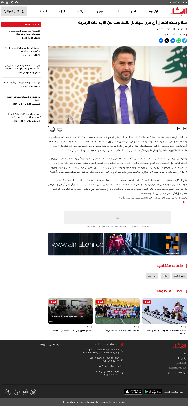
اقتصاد (182, 34)
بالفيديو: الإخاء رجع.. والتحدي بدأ (122, 330)
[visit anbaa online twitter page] (16, 391)
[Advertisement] (117, 217)
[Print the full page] (59, 129)
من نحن (182, 353)
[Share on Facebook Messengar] (172, 40)
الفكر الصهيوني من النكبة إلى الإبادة (72, 330)
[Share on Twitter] (166, 40)
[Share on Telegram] (184, 40)
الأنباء (173, 34)
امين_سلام (152, 276)
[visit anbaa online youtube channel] (24, 391)
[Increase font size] (185, 128)
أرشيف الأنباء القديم (176, 372)
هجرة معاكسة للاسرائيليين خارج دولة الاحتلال (166, 332)
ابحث (44, 11)
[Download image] (50, 121)
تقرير (182, 326)
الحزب (62, 11)
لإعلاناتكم (181, 363)
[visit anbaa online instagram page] (32, 391)
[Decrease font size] (179, 128)
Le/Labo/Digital (118, 402)
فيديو (100, 11)
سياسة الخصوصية (177, 367)
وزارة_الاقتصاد (179, 276)
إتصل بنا (182, 358)
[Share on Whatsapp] (178, 40)
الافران (165, 276)
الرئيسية (153, 11)
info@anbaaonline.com (108, 366)
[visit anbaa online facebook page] (8, 391)
